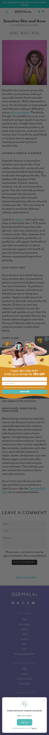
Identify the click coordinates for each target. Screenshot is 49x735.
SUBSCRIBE (24, 391)
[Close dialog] (46, 339)
